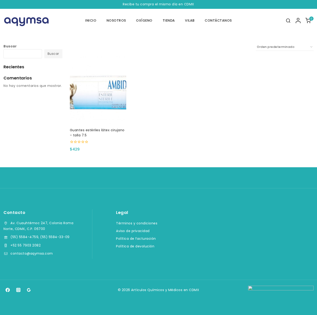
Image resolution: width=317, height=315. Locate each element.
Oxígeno (144, 20)
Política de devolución (135, 246)
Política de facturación (136, 238)
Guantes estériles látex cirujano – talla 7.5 (97, 133)
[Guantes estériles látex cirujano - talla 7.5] (98, 90)
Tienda (169, 20)
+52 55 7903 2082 (25, 245)
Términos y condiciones (136, 223)
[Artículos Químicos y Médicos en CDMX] (26, 20)
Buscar (10, 46)
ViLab (190, 20)
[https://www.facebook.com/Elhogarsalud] (7, 290)
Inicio (90, 20)
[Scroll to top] (304, 304)
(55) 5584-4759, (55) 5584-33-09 (40, 237)
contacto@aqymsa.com (31, 253)
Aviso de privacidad (133, 231)
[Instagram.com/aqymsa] (18, 290)
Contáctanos (218, 20)
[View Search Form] (288, 20)
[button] (98, 116)
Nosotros (116, 20)
